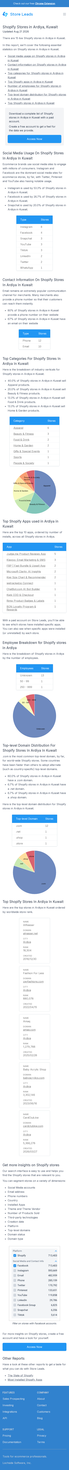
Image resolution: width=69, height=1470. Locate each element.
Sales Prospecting (14, 1398)
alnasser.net (30, 933)
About (41, 1398)
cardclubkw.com (33, 1126)
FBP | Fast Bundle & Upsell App (26, 565)
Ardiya (27, 942)
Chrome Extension (45, 3)
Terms (41, 1442)
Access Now (34, 139)
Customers (43, 1411)
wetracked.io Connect (20, 583)
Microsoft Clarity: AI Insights (24, 571)
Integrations (10, 1411)
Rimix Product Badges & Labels (25, 600)
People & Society (23, 463)
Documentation (12, 1442)
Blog (40, 1418)
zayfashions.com (33, 981)
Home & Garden (23, 445)
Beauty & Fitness (23, 433)
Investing (8, 1405)
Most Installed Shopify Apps (25, 1379)
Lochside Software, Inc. (17, 1463)
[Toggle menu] (64, 14)
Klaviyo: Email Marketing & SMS (26, 559)
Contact (42, 1405)
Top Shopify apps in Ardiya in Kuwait (30, 81)
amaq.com (29, 1029)
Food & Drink (21, 439)
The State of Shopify (20, 1375)
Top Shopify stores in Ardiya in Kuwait (31, 103)
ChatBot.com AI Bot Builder (23, 589)
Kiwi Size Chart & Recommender (26, 577)
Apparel (18, 427)
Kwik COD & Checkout (20, 595)
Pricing (7, 1435)
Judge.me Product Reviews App (26, 553)
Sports (17, 457)
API (5, 1418)
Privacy (41, 1435)
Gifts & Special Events (26, 451)
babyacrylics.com (33, 1077)
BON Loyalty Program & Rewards (21, 608)
